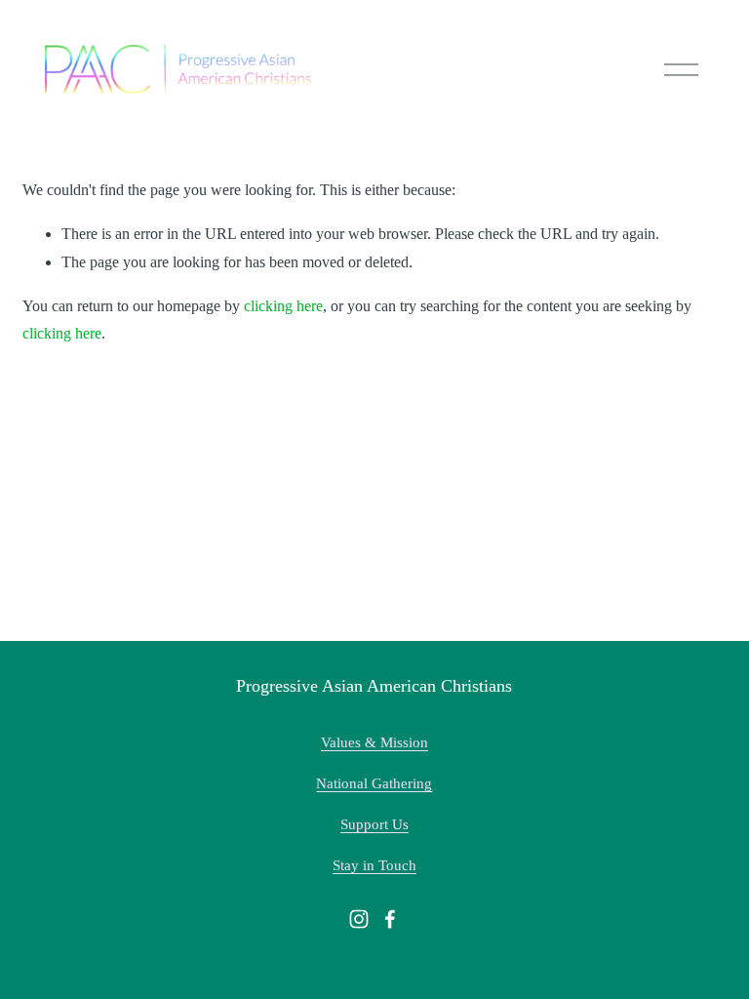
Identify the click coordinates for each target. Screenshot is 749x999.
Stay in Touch (374, 865)
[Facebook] (390, 919)
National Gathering (374, 783)
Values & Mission (374, 742)
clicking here (283, 306)
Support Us (374, 824)
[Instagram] (359, 919)
